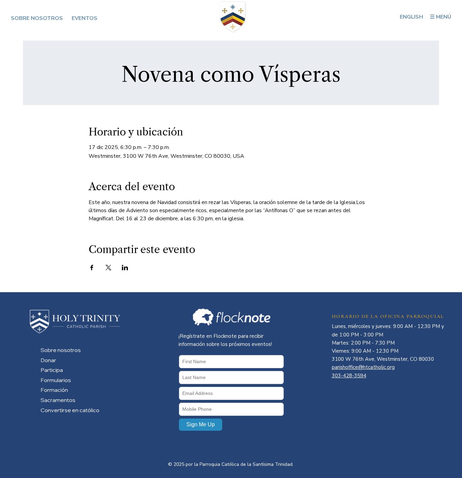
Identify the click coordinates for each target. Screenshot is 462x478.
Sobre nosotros (61, 350)
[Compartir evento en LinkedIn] (125, 267)
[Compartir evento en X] (108, 267)
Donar (48, 360)
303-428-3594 (349, 375)
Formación (54, 389)
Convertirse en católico (70, 410)
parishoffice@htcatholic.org (363, 367)
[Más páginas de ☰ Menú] (454, 17)
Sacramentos (58, 400)
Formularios (56, 380)
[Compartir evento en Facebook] (92, 267)
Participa (52, 370)
